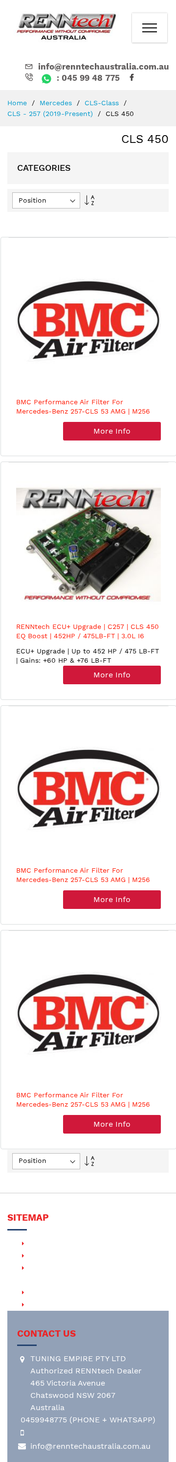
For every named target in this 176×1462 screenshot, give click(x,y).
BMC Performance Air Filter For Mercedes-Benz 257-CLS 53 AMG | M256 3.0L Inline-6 (83, 411)
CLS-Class (103, 103)
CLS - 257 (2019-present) (51, 113)
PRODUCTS (47, 1243)
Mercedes (57, 103)
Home (18, 103)
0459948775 (44, 1419)
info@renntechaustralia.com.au (103, 66)
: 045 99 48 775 (87, 78)
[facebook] (133, 78)
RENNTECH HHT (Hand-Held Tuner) (94, 1255)
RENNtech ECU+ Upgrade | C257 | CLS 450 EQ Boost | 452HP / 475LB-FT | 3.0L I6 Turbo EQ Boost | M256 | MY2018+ (87, 636)
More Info (112, 431)
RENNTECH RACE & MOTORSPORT (91, 1292)
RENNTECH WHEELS (65, 1304)
